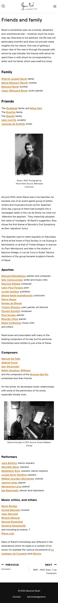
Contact (17, 597)
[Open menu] (54, 6)
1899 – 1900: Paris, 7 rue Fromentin (45, 569)
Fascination (10, 567)
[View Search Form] (3, 6)
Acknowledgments (36, 597)
